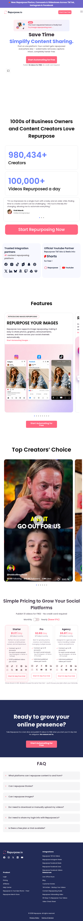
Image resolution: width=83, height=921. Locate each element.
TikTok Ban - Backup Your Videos (54, 887)
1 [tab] (39, 218)
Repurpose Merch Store (11, 894)
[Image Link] (13, 12)
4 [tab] (40, 416)
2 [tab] (41, 218)
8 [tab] (49, 416)
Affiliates (6, 884)
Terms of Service (48, 918)
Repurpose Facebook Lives (52, 867)
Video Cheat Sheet (49, 901)
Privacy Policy (34, 918)
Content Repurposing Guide (52, 891)
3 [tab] (44, 218)
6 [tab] (45, 416)
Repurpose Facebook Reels (52, 863)
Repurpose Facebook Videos (52, 870)
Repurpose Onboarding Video (53, 894)
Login (5, 877)
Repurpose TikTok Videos (51, 856)
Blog (44, 880)
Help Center (7, 887)
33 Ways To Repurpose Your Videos (55, 898)
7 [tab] (47, 416)
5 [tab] (43, 416)
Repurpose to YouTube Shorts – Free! (16, 891)
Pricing (5, 880)
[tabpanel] (41, 207)
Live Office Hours (48, 877)
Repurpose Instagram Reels (52, 860)
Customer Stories (49, 884)
